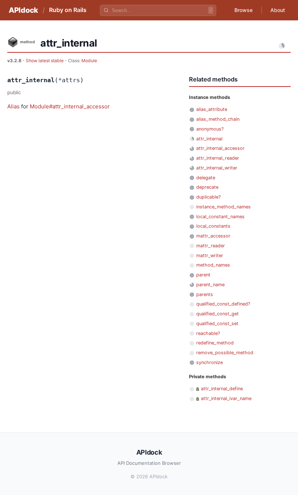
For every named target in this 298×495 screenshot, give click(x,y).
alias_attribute (211, 109)
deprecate (207, 187)
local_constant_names (220, 216)
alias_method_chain (217, 119)
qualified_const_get (217, 313)
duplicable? (208, 197)
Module (89, 60)
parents (204, 294)
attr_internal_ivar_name (226, 398)
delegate (205, 177)
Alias (13, 106)
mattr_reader (210, 245)
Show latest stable (45, 60)
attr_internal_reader (217, 158)
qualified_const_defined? (223, 304)
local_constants (213, 226)
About (277, 10)
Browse (243, 10)
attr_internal (209, 138)
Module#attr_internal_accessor (70, 106)
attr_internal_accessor (220, 148)
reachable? (208, 333)
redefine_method (215, 343)
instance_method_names (223, 206)
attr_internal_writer (216, 168)
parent (203, 275)
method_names (213, 265)
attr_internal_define (222, 388)
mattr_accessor (213, 236)
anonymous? (210, 129)
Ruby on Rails (67, 9)
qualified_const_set (217, 323)
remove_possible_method (224, 352)
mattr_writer (209, 255)
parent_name (210, 284)
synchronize (209, 362)
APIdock (23, 10)
